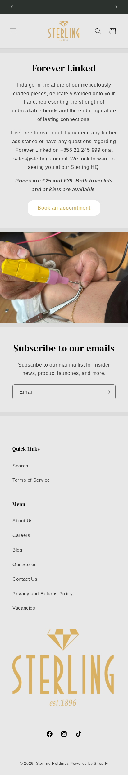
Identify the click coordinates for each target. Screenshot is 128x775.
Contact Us (24, 579)
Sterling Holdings (52, 763)
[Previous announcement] (12, 7)
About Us (22, 520)
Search (20, 465)
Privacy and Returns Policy (42, 593)
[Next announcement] (116, 7)
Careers (21, 535)
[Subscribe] (108, 391)
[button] (13, 31)
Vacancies (23, 608)
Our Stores (24, 564)
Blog (17, 549)
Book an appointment (64, 207)
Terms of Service (31, 480)
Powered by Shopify (89, 763)
